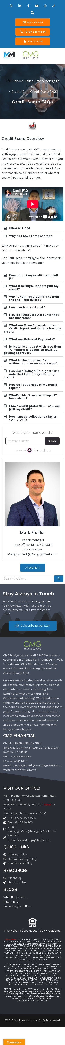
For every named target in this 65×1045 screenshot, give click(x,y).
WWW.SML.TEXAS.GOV (14, 957)
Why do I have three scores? (30, 236)
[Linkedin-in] (20, 6)
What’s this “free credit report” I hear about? (34, 396)
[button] (32, 228)
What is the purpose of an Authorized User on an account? (33, 361)
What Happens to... (15, 897)
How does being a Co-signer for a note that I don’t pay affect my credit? (31, 374)
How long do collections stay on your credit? (33, 418)
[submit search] (58, 578)
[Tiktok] (54, 6)
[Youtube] (37, 6)
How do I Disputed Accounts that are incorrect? (34, 316)
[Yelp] (11, 6)
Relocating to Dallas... (17, 906)
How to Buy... (11, 901)
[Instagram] (45, 6)
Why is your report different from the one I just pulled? (34, 298)
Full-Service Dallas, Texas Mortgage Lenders (32, 83)
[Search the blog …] (27, 578)
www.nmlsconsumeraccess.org (32, 1000)
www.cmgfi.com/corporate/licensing (30, 998)
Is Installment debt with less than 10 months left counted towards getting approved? (32, 350)
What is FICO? (20, 228)
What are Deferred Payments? (32, 339)
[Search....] (32, 13)
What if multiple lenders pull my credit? (33, 287)
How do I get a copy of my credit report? (33, 386)
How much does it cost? (27, 307)
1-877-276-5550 (39, 959)
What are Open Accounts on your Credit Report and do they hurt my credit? (32, 328)
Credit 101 (19, 92)
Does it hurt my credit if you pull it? (33, 276)
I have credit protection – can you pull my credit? (34, 407)
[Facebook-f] (28, 6)
